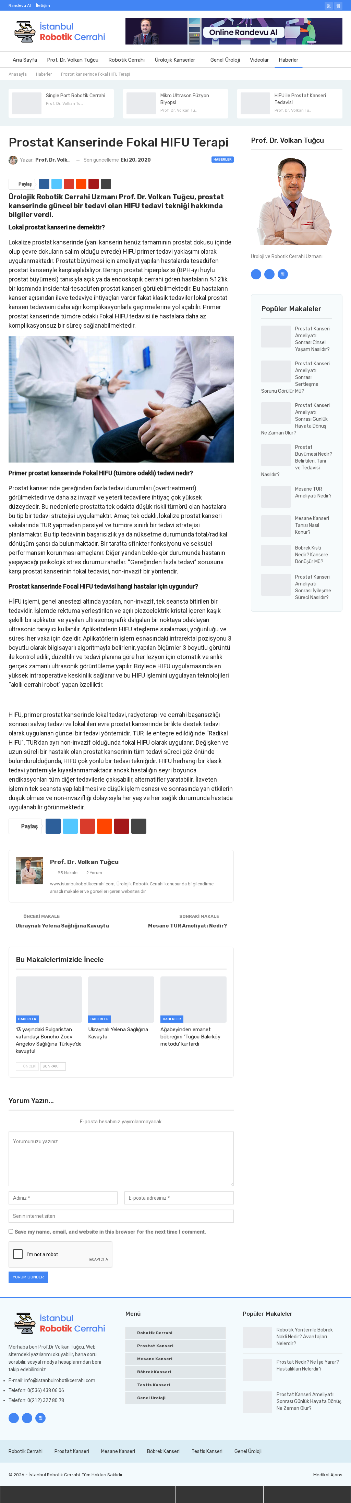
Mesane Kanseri (154, 1358)
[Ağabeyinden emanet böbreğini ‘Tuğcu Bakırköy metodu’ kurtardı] (193, 999)
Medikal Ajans (327, 1474)
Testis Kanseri (153, 1384)
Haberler (288, 60)
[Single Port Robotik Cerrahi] (26, 103)
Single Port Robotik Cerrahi (75, 96)
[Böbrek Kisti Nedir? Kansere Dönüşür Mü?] (276, 556)
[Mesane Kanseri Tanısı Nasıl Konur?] (276, 526)
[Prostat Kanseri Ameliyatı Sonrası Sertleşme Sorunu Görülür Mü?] (276, 371)
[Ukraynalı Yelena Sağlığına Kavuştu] (121, 999)
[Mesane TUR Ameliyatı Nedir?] (276, 497)
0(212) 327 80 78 (45, 1400)
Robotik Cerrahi (126, 60)
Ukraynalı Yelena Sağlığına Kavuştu (62, 926)
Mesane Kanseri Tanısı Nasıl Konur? (312, 525)
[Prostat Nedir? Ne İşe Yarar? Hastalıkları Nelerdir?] (257, 1370)
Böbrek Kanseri (154, 1371)
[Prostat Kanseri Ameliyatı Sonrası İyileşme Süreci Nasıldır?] (276, 585)
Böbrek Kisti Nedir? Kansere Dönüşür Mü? (311, 555)
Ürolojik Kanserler (175, 60)
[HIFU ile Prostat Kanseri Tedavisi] (255, 103)
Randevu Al (20, 5)
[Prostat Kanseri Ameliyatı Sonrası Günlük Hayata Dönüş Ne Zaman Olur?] (276, 413)
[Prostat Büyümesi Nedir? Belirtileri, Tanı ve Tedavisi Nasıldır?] (276, 455)
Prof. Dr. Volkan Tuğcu (72, 60)
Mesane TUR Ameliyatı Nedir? (187, 926)
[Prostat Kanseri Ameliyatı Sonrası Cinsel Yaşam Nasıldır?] (276, 337)
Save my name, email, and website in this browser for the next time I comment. (110, 1232)
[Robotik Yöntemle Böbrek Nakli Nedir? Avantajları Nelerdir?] (257, 1338)
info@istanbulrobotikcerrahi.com (59, 1380)
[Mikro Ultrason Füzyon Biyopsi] (141, 103)
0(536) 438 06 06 (45, 1390)
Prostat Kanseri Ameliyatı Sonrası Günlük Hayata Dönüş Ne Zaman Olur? (295, 419)
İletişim (43, 5)
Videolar (259, 60)
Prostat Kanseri (155, 1345)
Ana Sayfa (25, 60)
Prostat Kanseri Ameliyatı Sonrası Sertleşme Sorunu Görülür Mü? (295, 377)
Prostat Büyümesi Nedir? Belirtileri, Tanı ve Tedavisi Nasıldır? (296, 461)
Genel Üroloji (225, 60)
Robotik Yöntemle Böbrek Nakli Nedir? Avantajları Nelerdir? (305, 1337)
